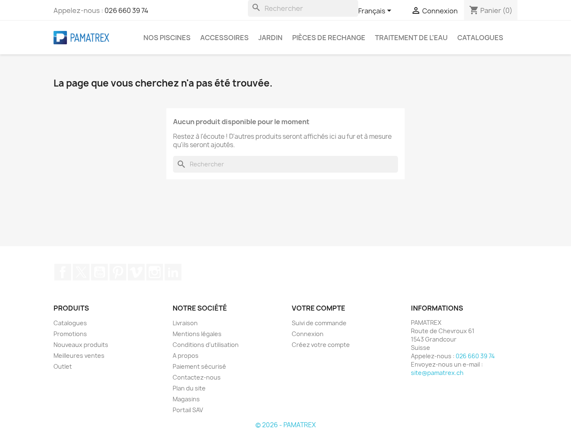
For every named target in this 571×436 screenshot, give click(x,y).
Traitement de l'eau (411, 37)
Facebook (62, 272)
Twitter (81, 272)
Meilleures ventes (79, 356)
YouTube (99, 272)
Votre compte (318, 308)
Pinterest (118, 272)
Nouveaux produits (81, 345)
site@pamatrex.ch (437, 373)
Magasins (186, 399)
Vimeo (136, 272)
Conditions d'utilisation (206, 345)
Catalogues (480, 37)
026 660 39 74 (126, 10)
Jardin (270, 37)
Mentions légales (197, 334)
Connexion (308, 334)
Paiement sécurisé (199, 366)
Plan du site (189, 388)
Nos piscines (167, 37)
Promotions (70, 334)
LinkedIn (173, 272)
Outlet (63, 366)
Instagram (154, 272)
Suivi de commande (319, 323)
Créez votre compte (321, 345)
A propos (186, 356)
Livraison (185, 323)
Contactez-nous (197, 377)
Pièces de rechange (328, 37)
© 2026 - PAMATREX (285, 425)
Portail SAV (188, 410)
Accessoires (224, 37)
